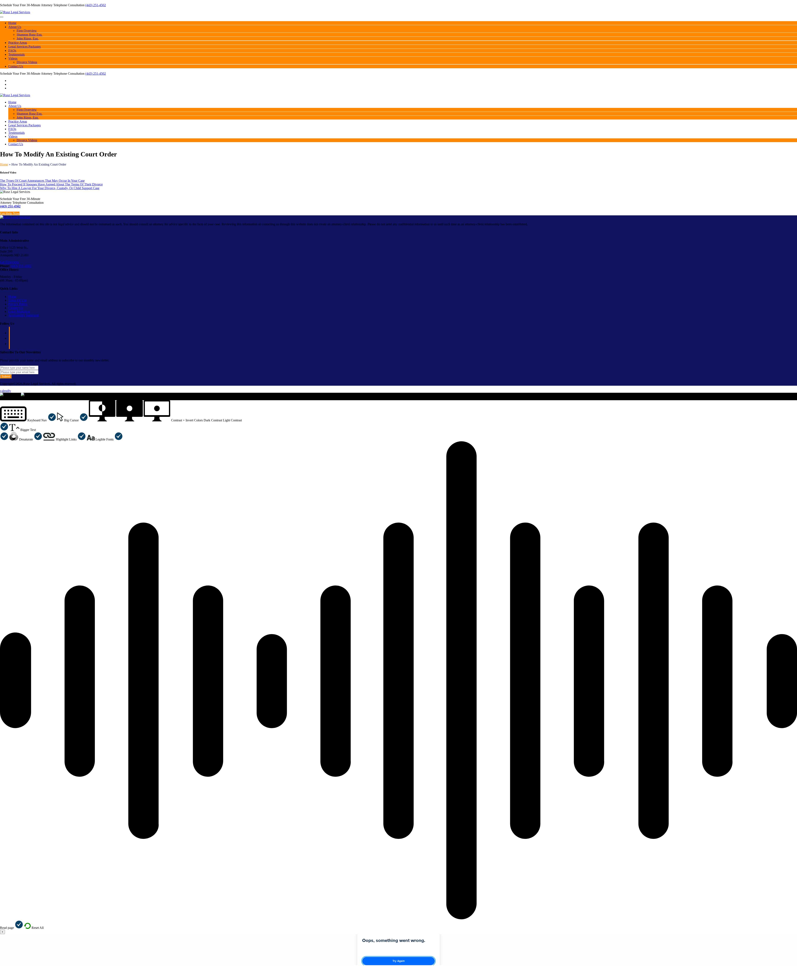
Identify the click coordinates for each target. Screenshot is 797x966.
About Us (14, 27)
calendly (5, 391)
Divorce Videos (27, 62)
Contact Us (15, 66)
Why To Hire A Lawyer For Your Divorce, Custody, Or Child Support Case (49, 188)
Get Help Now (10, 213)
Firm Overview (27, 30)
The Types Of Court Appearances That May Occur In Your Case (42, 180)
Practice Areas (17, 42)
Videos (12, 58)
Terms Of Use (17, 300)
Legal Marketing (19, 311)
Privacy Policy (17, 304)
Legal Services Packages (24, 46)
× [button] (1, 398)
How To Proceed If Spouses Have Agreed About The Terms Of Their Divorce (51, 184)
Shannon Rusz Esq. (29, 34)
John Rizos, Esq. (28, 38)
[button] (28, 420)
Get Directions (9, 262)
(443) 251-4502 (95, 5)
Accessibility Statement (23, 315)
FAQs (12, 50)
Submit (6, 376)
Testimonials (16, 54)
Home (12, 23)
